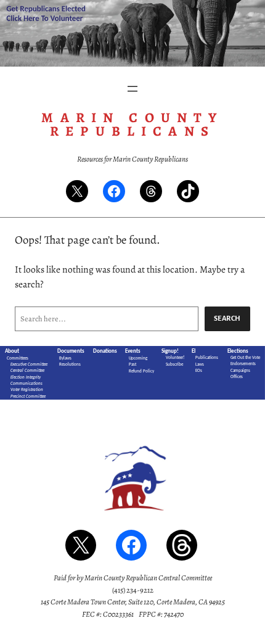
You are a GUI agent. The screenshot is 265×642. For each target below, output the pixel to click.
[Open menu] (132, 88)
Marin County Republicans (132, 124)
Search (227, 318)
